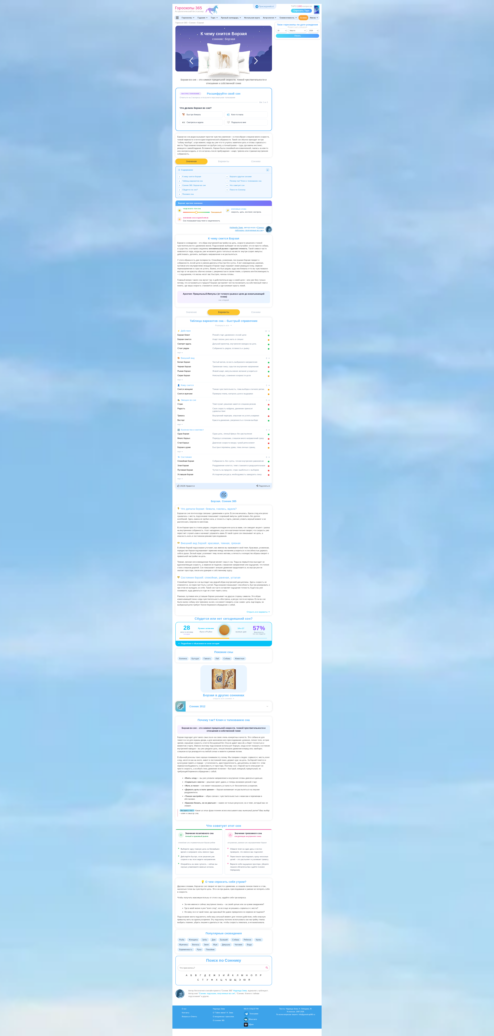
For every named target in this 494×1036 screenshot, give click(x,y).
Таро (213, 18)
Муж (215, 944)
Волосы (195, 944)
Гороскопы (187, 18)
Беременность (185, 949)
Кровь (258, 940)
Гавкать (207, 658)
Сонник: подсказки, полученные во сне (217, 993)
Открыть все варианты (257, 612)
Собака (226, 658)
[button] (186, 486)
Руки (199, 949)
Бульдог (195, 658)
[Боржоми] (209, 62)
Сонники (255, 161)
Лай (217, 658)
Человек (238, 944)
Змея (206, 944)
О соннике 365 (218, 1020)
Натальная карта (252, 18)
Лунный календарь (230, 18)
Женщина (193, 940)
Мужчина (183, 944)
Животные (239, 658)
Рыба (181, 940)
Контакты (185, 1013)
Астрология (268, 18)
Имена (313, 18)
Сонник (303, 18)
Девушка (226, 944)
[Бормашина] (238, 62)
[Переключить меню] (177, 17)
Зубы (204, 940)
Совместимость (287, 18)
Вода (249, 944)
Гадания (201, 18)
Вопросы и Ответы (189, 1017)
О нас (184, 1009)
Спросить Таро (301, 11)
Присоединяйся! (266, 6)
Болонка (183, 658)
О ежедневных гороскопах (223, 1017)
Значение (191, 161)
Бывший (224, 940)
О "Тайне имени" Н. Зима (223, 1013)
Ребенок (247, 940)
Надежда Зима (236, 227)
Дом (214, 940)
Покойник (210, 949)
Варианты (223, 161)
